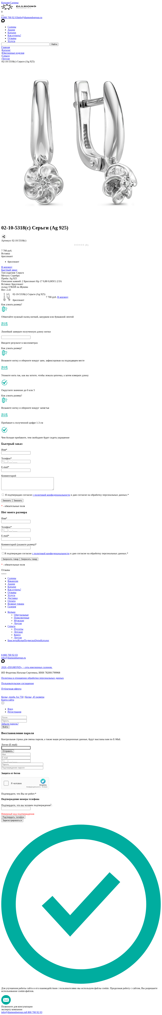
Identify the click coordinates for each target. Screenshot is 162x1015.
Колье (21, 640)
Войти (5, 727)
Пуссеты (18, 629)
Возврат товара (16, 603)
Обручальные (21, 615)
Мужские (19, 620)
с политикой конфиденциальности (51, 495)
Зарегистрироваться (12, 820)
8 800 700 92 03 (9, 17)
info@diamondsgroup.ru (30, 17)
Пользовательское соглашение (17, 683)
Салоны (14, 2)
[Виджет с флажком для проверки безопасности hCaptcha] (25, 783)
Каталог (5, 2)
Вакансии (13, 581)
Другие (18, 623)
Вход (10, 709)
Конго (17, 634)
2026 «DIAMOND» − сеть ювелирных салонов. (26, 667)
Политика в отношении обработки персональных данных (32, 678)
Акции (11, 29)
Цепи (37, 640)
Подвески (29, 640)
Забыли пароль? (10, 723)
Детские (18, 632)
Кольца (11, 612)
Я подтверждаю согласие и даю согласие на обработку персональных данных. (66, 495)
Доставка (13, 598)
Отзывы (12, 38)
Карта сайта (7, 699)
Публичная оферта (11, 688)
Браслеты (13, 640)
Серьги (11, 626)
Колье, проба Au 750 (12, 697)
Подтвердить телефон (13, 817)
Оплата (12, 601)
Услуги (11, 41)
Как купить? (14, 35)
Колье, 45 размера (34, 697)
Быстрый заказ (9, 270)
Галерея (12, 606)
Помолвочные (21, 617)
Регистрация (14, 711)
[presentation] (2, 573)
